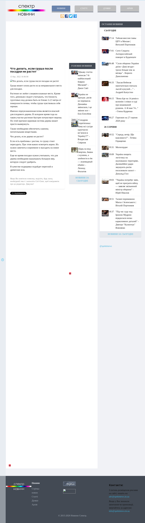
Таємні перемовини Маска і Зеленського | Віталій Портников (126, 202)
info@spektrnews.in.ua (119, 511)
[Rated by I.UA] (69, 491)
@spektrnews (106, 246)
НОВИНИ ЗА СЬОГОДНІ (120, 234)
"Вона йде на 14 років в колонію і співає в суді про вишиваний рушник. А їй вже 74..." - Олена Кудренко (127, 105)
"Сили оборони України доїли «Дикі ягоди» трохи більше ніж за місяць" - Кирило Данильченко (127, 69)
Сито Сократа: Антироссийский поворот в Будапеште (126, 53)
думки (106, 8)
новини (61, 8)
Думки (35, 500)
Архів (34, 504)
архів (130, 8)
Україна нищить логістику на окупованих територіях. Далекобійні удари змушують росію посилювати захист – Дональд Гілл (127, 164)
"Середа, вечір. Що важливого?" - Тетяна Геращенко (126, 137)
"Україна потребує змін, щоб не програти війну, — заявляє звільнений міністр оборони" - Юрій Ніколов (127, 186)
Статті (35, 496)
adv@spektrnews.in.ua (119, 496)
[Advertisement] (51, 42)
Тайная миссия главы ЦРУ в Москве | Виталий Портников (126, 41)
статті (83, 8)
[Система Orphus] (69, 483)
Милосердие (122, 147)
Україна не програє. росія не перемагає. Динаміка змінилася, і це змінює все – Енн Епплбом (85, 104)
